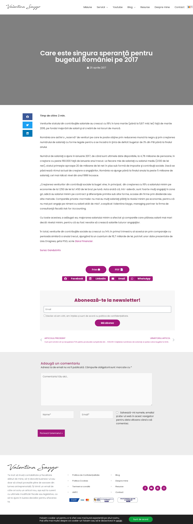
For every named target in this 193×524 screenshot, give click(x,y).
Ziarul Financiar (84, 241)
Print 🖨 (96, 269)
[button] (102, 7)
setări (119, 520)
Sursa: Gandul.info (50, 250)
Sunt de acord (140, 519)
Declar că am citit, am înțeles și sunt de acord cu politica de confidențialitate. (87, 315)
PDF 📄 (119, 269)
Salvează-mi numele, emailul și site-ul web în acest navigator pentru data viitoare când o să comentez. (135, 418)
